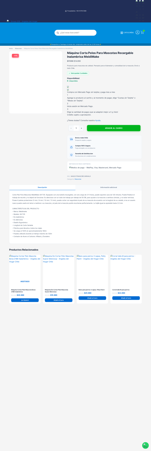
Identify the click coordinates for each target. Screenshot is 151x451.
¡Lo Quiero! (25, 300)
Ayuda (97, 120)
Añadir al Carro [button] (59, 300)
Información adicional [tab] (108, 187)
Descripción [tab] (42, 187)
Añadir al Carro (114, 128)
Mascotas (18, 48)
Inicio (11, 48)
